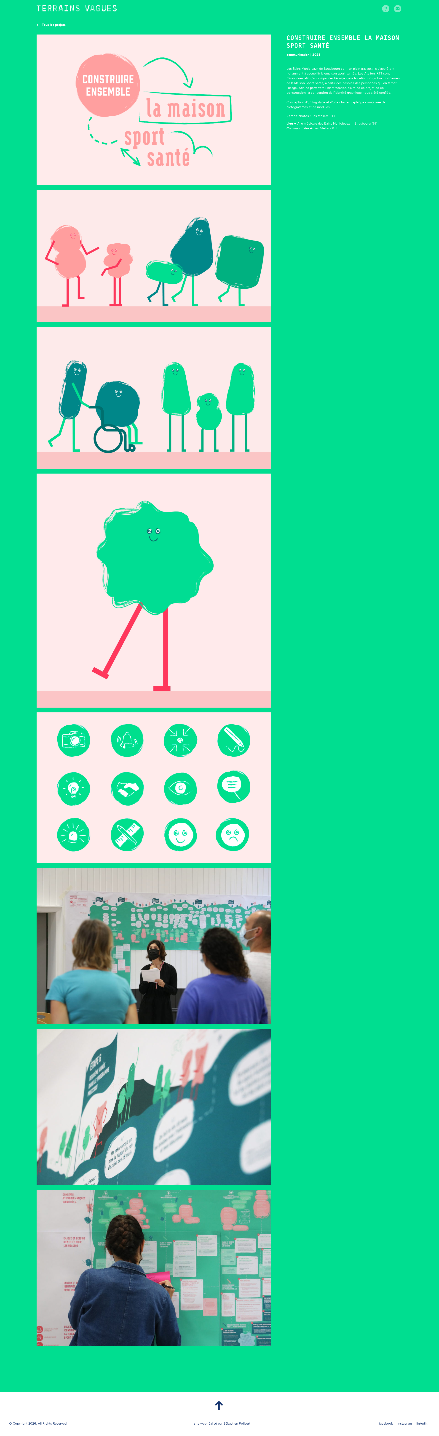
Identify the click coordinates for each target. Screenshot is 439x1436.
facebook (386, 1423)
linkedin (422, 1423)
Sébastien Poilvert (236, 1423)
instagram (404, 1423)
